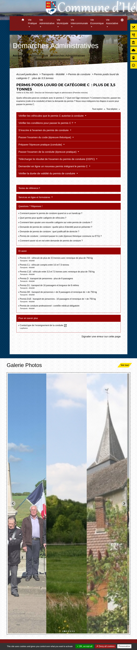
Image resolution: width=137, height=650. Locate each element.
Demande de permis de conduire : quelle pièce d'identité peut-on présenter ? (56, 227)
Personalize (124, 646)
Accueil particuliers (27, 74)
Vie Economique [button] (97, 22)
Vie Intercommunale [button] (79, 22)
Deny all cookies (106, 646)
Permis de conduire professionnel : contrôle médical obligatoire (49, 306)
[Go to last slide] (13, 503)
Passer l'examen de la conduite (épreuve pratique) (47, 151)
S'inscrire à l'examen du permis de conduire (43, 130)
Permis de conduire (79, 74)
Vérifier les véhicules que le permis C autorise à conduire (51, 115)
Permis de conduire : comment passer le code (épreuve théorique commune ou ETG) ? (61, 236)
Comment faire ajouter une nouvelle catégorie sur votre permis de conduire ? (56, 222)
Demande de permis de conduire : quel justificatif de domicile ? (49, 231)
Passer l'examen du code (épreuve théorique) (45, 137)
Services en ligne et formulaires (34, 197)
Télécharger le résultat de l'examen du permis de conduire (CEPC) (56, 159)
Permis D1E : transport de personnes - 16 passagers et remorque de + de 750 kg (58, 299)
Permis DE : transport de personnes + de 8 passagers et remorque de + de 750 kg (58, 292)
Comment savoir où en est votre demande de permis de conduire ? (51, 241)
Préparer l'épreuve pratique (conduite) (40, 144)
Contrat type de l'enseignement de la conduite (43, 325)
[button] (23, 20)
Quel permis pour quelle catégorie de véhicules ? (43, 218)
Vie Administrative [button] (46, 22)
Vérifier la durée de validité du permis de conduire (47, 173)
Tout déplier (113, 109)
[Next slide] (124, 503)
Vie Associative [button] (112, 22)
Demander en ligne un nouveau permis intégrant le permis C (53, 166)
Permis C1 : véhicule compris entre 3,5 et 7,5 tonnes (44, 265)
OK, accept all (85, 646)
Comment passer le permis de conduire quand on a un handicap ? (51, 213)
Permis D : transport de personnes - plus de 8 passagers (46, 278)
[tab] (62, 631)
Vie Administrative (36, 55)
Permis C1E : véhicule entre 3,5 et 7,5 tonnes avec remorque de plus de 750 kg (57, 272)
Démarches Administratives (67, 55)
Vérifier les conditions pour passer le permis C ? (46, 123)
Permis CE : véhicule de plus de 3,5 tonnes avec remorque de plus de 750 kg (56, 258)
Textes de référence (28, 188)
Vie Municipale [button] (62, 22)
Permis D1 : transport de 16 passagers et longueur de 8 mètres (49, 285)
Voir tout (125, 365)
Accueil (18, 55)
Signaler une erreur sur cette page (101, 336)
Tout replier (99, 109)
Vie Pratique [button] (32, 22)
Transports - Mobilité (53, 74)
